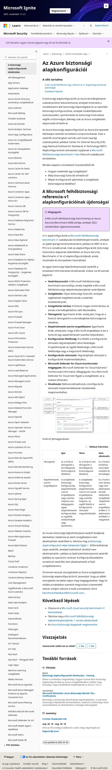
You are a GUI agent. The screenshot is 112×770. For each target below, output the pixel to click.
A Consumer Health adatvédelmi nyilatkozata (24, 768)
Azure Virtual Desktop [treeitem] (18, 525)
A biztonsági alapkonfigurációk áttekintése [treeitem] (17, 68)
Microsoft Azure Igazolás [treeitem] (20, 684)
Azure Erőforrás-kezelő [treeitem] (19, 477)
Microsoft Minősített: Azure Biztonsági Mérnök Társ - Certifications (69, 694)
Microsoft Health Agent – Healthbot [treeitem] (20, 727)
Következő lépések (54, 91)
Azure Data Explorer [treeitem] (18, 240)
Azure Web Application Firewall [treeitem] (19, 538)
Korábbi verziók (30, 763)
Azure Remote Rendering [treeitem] (20, 466)
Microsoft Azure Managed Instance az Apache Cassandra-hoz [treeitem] (21, 694)
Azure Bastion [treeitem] (15, 157)
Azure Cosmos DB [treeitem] (16, 206)
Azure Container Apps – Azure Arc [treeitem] (19, 199)
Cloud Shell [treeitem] (13, 561)
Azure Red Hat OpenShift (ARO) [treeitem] (20, 459)
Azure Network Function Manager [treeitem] (20, 409)
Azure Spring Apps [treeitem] (17, 499)
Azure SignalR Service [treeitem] (18, 488)
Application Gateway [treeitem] (18, 88)
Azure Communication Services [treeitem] (19, 184)
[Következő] (84, 25)
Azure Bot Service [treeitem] (16, 163)
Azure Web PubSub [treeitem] (17, 545)
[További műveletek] (107, 54)
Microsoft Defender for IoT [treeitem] (21, 720)
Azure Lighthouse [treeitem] (16, 365)
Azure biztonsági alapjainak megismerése (74, 624)
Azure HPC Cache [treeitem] (16, 333)
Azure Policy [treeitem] (14, 436)
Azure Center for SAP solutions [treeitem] (18, 175)
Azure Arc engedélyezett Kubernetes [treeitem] (20, 142)
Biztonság (57, 53)
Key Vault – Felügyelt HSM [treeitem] (20, 659)
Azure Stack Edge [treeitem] (16, 509)
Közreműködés (59, 763)
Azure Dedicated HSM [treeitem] (18, 290)
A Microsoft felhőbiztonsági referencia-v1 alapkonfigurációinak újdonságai (75, 86)
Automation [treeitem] (14, 93)
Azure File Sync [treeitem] (15, 311)
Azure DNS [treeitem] (13, 306)
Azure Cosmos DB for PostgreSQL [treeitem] (18, 213)
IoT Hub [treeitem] (12, 649)
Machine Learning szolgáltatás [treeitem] (17, 672)
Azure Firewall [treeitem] (15, 316)
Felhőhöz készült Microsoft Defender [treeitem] (21, 713)
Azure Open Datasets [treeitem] (18, 422)
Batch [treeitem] (11, 550)
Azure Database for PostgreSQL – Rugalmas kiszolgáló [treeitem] (19, 272)
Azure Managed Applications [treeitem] (22, 375)
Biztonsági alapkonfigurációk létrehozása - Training (68, 675)
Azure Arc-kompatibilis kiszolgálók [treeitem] (19, 151)
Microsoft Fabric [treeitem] (16, 734)
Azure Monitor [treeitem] (15, 391)
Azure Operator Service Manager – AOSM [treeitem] (19, 429)
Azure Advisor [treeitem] (15, 107)
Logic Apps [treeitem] (13, 665)
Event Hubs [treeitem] (13, 613)
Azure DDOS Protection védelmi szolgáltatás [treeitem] (19, 283)
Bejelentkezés (101, 25)
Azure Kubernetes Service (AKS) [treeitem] (20, 349)
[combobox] (20, 57)
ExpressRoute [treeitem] (14, 618)
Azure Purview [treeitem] (15, 452)
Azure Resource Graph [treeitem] (19, 472)
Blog (44, 763)
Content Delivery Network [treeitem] (20, 577)
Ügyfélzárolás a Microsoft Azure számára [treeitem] (20, 590)
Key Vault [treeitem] (12, 654)
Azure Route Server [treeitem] (17, 483)
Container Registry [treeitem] (17, 572)
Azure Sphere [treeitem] (14, 493)
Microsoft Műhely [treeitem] (16, 113)
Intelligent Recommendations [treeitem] (17, 636)
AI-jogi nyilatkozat (11, 763)
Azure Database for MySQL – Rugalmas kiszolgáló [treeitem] (22, 261)
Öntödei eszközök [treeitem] (16, 118)
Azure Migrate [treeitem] (15, 386)
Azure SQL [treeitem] (13, 504)
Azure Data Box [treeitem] (15, 234)
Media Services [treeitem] (15, 679)
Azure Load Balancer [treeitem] (18, 370)
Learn (46, 53)
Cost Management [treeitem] (17, 582)
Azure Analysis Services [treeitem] (19, 129)
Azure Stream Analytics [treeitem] (19, 515)
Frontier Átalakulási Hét (54, 719)
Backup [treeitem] (11, 556)
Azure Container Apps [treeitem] (19, 191)
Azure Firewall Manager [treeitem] (20, 322)
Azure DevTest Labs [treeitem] (17, 295)
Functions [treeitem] (13, 623)
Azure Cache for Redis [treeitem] (19, 168)
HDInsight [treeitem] (13, 629)
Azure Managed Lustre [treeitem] (19, 381)
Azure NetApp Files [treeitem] (17, 402)
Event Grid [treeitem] (13, 607)
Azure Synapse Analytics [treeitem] (20, 520)
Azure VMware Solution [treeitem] (19, 531)
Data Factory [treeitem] (14, 597)
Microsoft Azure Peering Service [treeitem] (20, 704)
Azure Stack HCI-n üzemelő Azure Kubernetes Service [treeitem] (21, 358)
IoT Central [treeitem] (13, 643)
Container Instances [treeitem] (18, 566)
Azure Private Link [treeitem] (17, 442)
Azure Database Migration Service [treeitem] (21, 222)
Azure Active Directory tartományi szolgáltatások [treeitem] (20, 101)
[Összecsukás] (36, 51)
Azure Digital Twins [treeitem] (17, 300)
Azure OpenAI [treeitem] (15, 416)
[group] (76, 489)
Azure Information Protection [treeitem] (17, 340)
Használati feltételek (62, 768)
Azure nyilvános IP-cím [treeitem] (19, 447)
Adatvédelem (76, 763)
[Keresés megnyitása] (91, 25)
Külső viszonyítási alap (76, 53)
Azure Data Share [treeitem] (16, 254)
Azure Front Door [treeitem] (16, 327)
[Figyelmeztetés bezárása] (106, 6)
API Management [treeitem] (16, 77)
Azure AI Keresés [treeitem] (16, 123)
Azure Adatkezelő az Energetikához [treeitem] (18, 247)
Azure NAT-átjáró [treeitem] (16, 397)
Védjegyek (80, 768)
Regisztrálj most (50, 731)
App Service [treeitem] (14, 82)
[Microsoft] (5, 26)
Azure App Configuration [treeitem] (20, 134)
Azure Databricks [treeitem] (16, 229)
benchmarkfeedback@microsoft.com (63, 592)
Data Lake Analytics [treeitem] (17, 602)
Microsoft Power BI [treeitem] (17, 740)
